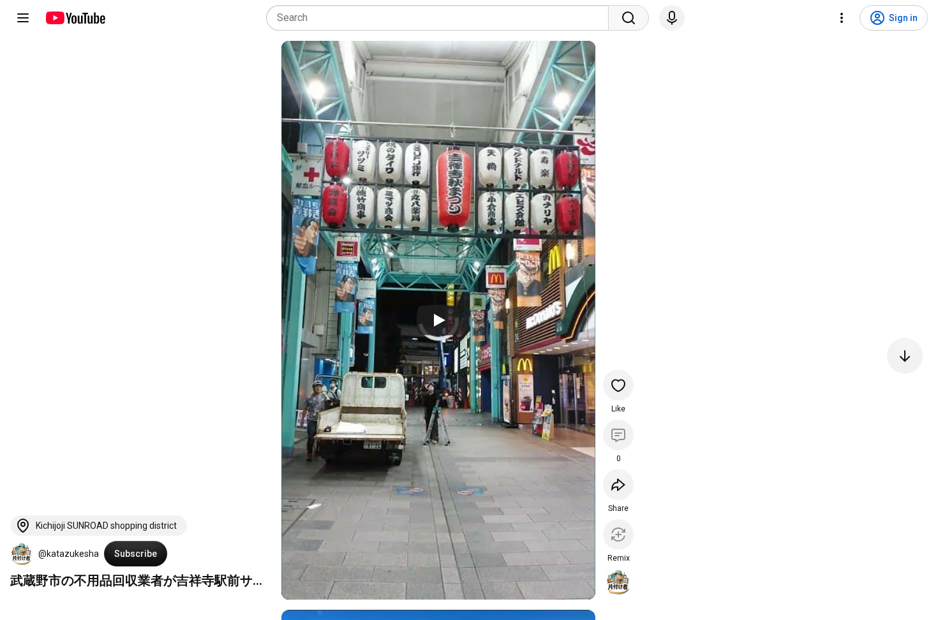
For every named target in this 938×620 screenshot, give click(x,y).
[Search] (628, 18)
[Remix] (618, 534)
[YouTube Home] (75, 18)
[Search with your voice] (672, 18)
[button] (21, 553)
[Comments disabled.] (618, 435)
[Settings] (841, 18)
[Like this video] (618, 385)
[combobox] (441, 18)
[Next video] (905, 356)
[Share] (618, 484)
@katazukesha (68, 554)
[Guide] (23, 18)
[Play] (438, 320)
